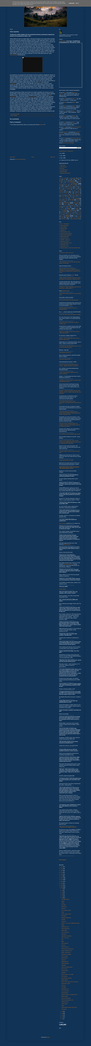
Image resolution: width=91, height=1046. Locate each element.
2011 (62, 881)
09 (62, 894)
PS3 (60, 203)
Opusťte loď (63, 906)
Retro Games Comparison (65, 234)
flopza (80, 186)
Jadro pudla (63, 1009)
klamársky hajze (65, 290)
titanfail (76, 214)
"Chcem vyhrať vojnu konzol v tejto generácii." (68, 300)
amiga (60, 179)
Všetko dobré (64, 930)
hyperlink (42, 124)
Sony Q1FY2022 (63, 169)
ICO (71, 192)
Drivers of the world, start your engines (69, 981)
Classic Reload (63, 226)
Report (62, 924)
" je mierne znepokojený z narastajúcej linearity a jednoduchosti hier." (70, 402)
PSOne (64, 207)
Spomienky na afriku (65, 983)
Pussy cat (63, 959)
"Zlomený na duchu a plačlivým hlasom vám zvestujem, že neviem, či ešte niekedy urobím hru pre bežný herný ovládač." (69, 425)
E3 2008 (63, 919)
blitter (73, 98)
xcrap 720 (79, 217)
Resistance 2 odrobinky (66, 935)
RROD (77, 208)
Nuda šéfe (63, 904)
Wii (66, 217)
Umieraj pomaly (64, 992)
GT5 (78, 189)
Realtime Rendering (64, 236)
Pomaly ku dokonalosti (66, 917)
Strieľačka (63, 972)
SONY (65, 211)
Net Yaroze (71, 198)
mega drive (77, 193)
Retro (69, 209)
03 (62, 1015)
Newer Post (12, 157)
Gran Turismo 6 (67, 189)
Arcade (69, 179)
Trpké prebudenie (65, 963)
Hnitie (62, 1005)
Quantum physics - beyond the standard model (70, 247)
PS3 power (76, 203)
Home (32, 157)
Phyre (78, 200)
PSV (69, 207)
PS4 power (72, 204)
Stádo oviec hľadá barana (66, 967)
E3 (64, 185)
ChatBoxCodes (62, 41)
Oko (62, 939)
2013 (62, 877)
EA (66, 185)
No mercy (63, 985)
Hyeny (66, 192)
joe (64, 98)
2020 (62, 870)
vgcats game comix (64, 246)
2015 (62, 874)
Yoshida (70, 305)
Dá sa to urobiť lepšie (65, 998)
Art (72, 179)
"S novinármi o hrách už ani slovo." (66, 252)
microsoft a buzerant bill (75, 194)
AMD (79, 178)
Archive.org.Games (64, 225)
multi (75, 195)
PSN (60, 207)
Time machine (64, 976)
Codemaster (73, 182)
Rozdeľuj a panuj (65, 926)
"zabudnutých (13, 83)
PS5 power (73, 205)
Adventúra (73, 178)
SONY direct (71, 211)
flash (76, 186)
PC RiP (71, 200)
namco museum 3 (62, 197)
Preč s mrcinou (64, 956)
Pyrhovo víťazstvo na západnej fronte (69, 994)
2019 (62, 872)
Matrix (71, 193)
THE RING (63, 987)
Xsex (70, 218)
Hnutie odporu (64, 1003)
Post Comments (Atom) (21, 159)
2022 (62, 866)
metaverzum (61, 194)
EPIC (60, 186)
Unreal (79, 214)
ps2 (79, 201)
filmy (64, 186)
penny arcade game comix (66, 242)
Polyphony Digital (69, 201)
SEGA (65, 210)
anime (64, 179)
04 (62, 1013)
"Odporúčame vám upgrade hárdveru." (68, 826)
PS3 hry (66, 203)
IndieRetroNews (63, 228)
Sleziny (74, 210)
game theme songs (64, 238)
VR (74, 216)
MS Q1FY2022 (63, 171)
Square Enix (69, 213)
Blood (62, 941)
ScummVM (61, 210)
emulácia (78, 185)
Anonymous (65, 132)
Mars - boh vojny (65, 937)
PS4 (60, 204)
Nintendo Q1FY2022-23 (65, 173)
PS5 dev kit (61, 205)
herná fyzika (69, 190)
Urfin (65, 115)
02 (62, 1016)
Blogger (48, 1037)
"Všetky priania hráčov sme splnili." (66, 460)
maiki (65, 92)
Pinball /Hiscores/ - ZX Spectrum (66, 151)
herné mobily (76, 190)
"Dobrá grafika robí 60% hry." (65, 352)
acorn (69, 178)
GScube (74, 189)
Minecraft (63, 195)
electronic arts (72, 185)
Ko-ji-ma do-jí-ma (65, 990)
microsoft (67, 194)
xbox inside (74, 217)
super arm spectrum (76, 127)
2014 (62, 876)
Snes (80, 210)
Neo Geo (76, 197)
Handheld (15, 115)
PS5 (78, 204)
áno (61, 311)
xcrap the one (64, 218)
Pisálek (62, 901)
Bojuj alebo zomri (65, 989)
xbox (69, 217)
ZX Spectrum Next (75, 218)
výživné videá (32, 96)
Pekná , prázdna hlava (66, 913)
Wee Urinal (61, 217)
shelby (70, 210)
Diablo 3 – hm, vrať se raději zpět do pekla (70, 923)
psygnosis (77, 207)
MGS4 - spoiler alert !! (66, 952)
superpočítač (67, 214)
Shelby (62, 902)
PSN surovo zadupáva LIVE (67, 1000)
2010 (62, 883)
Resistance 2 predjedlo (66, 954)
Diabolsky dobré (64, 961)
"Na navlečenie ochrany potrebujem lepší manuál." (69, 434)
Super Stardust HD (65, 928)
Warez (78, 216)
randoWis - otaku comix (65, 239)
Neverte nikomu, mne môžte (67, 974)
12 (62, 888)
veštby (67, 216)
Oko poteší (63, 915)
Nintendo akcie (63, 166)
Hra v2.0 (63, 945)
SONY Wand (63, 213)
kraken (60, 193)
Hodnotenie (61, 192)
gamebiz (70, 188)
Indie (75, 192)
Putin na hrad (64, 968)
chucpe (72, 275)
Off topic (66, 200)
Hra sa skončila (64, 943)
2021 (62, 868)
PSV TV (73, 207)
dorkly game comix (64, 244)
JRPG (79, 192)
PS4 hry (66, 204)
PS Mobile (75, 201)
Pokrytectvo (63, 934)
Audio (66, 180)
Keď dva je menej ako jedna (67, 948)
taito (72, 214)
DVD (60, 185)
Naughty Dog (70, 197)
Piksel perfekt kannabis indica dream (69, 1007)
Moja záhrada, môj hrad (66, 978)
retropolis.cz (62, 230)
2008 (62, 887)
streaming (61, 214)
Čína (63, 182)
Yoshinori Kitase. (62, 589)
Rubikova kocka (64, 1001)
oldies (39, 82)
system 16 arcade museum (66, 233)
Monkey (68, 195)
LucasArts (65, 193)
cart (60, 182)
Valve (62, 216)
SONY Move (78, 211)
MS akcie (62, 168)
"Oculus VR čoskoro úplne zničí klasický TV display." (70, 314)
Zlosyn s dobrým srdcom (66, 950)
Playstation (61, 201)
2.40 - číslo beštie (65, 932)
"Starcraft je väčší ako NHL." (65, 359)
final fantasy (70, 186)
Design (75, 184)
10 (62, 892)
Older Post (52, 157)
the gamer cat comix (64, 241)
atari (77, 179)
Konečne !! (63, 908)
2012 (62, 879)
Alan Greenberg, (62, 523)
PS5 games (67, 205)
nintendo (77, 198)
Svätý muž (63, 921)
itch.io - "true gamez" (64, 223)
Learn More (71, 3)
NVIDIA (60, 200)
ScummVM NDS (13, 54)
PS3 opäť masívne (65, 899)
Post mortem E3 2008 (66, 910)
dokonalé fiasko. (67, 544)
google (76, 188)
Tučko (62, 912)
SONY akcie (62, 165)
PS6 (79, 205)
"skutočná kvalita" (62, 178)
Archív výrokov (62, 859)
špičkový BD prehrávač (68, 564)
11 (62, 890)
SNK (61, 211)
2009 (62, 885)
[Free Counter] (61, 1029)
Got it (77, 3)
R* (80, 207)
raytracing (63, 208)
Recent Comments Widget (68, 142)
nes (67, 198)
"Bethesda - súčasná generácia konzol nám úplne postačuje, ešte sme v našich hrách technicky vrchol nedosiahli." (70, 392)
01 (62, 1018)
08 (62, 895)
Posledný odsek (64, 970)
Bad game (63, 965)
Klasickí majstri (64, 996)
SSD (75, 213)
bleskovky (71, 180)
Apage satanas (64, 979)
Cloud (67, 182)
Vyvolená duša (64, 957)
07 (62, 897)
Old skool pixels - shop (65, 231)
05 (62, 1011)
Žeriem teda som (65, 946)
